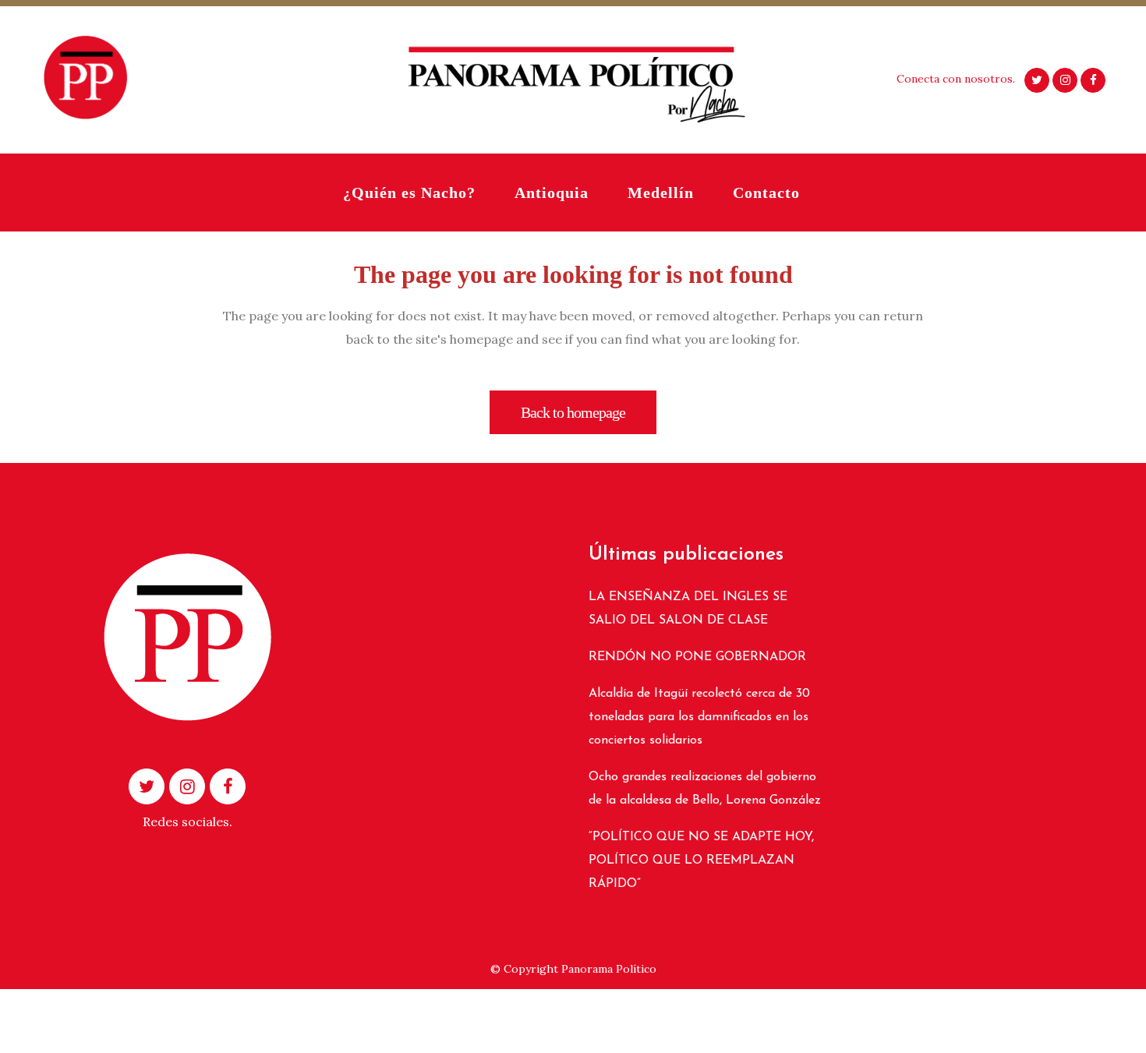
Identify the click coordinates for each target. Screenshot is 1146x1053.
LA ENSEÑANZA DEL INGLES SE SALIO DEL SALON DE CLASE (688, 609)
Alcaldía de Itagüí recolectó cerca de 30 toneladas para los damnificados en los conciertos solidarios (699, 717)
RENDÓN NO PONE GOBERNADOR (697, 657)
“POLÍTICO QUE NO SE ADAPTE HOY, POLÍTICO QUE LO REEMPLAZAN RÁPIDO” (701, 860)
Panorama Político (608, 969)
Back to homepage (573, 412)
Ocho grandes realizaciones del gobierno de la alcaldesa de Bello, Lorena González (705, 789)
